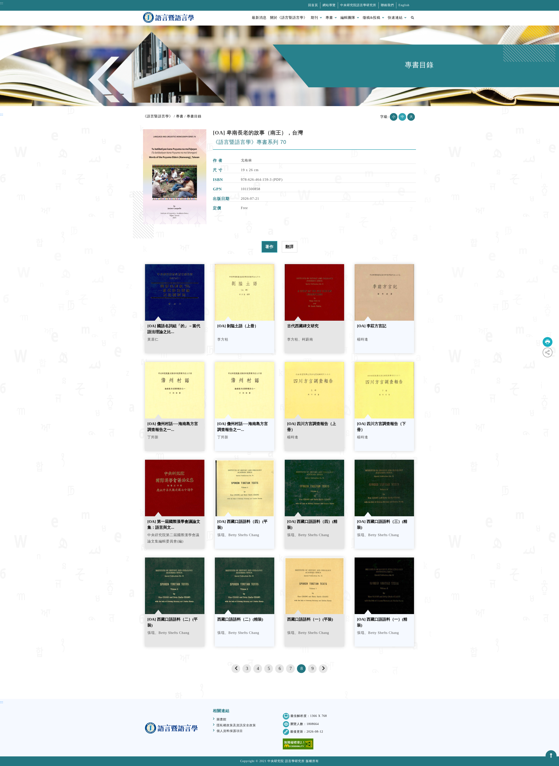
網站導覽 (329, 5)
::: (1, 3)
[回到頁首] (551, 756)
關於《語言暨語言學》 (288, 17)
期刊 (314, 17)
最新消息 (259, 17)
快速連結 (395, 17)
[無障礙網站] (298, 743)
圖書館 (221, 719)
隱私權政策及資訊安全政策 (236, 725)
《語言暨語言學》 (158, 116)
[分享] (547, 352)
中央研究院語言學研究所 (358, 5)
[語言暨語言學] (168, 18)
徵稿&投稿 (371, 17)
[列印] (547, 342)
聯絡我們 (387, 5)
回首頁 (313, 5)
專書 (329, 17)
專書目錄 (194, 116)
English (404, 5)
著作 (269, 246)
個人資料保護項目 (230, 731)
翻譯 (289, 246)
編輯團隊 (347, 17)
